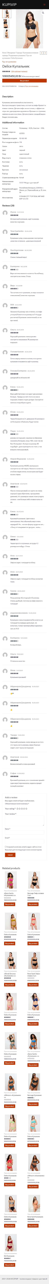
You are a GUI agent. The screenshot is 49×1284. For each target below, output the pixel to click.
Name (7, 829)
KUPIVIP (9, 4)
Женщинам (11, 53)
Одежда (19, 53)
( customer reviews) (19, 71)
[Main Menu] (44, 4)
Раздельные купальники (17, 55)
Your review (10, 814)
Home (4, 53)
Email (7, 838)
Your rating (10, 808)
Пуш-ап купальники (9, 62)
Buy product (24, 81)
